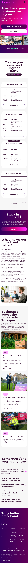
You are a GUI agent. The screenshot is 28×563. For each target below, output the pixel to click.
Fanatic (8, 560)
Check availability (14, 105)
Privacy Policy (17, 550)
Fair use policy (21, 548)
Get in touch (14, 31)
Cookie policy (13, 548)
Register (14, 229)
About (3, 531)
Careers (3, 534)
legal (23, 202)
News (2, 536)
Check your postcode (14, 26)
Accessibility (6, 548)
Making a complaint (8, 550)
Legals (23, 550)
